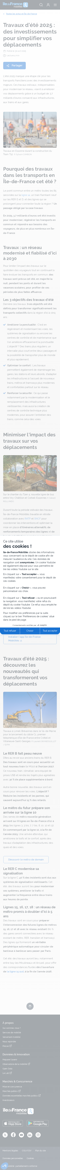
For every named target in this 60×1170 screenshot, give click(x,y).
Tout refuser (10, 630)
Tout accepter (50, 630)
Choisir (29, 630)
